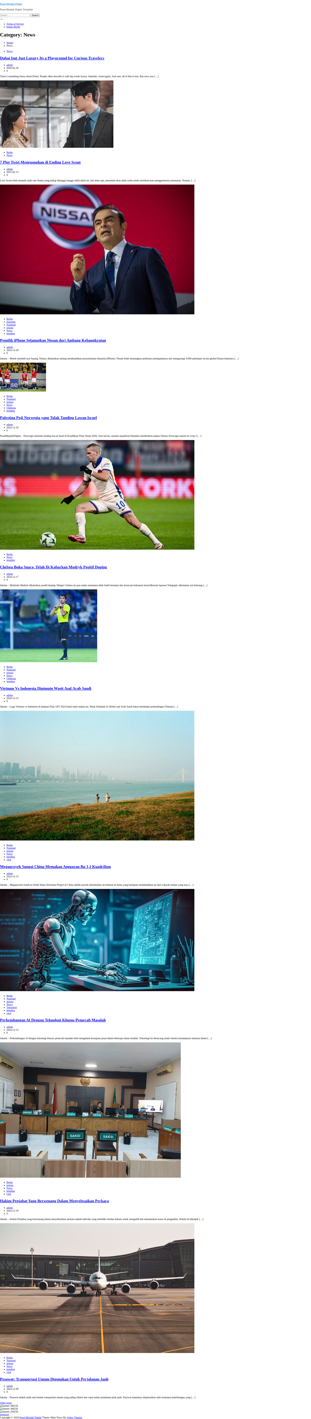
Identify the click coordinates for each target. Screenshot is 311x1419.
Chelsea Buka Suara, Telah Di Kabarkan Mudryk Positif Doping (53, 567)
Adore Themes (74, 1417)
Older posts (6, 1402)
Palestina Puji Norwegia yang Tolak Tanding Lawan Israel (48, 418)
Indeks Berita (13, 26)
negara (9, 327)
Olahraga (11, 407)
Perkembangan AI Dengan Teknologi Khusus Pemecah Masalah (53, 1020)
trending (10, 333)
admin (9, 65)
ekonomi (10, 321)
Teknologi (11, 1007)
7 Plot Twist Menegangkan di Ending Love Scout (40, 162)
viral (8, 859)
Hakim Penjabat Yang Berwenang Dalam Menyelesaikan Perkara (54, 1201)
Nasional (11, 324)
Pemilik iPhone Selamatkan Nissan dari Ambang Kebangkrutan (53, 340)
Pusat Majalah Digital (11, 4)
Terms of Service (15, 24)
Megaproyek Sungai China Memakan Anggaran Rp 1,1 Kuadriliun (55, 866)
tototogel (4, 1414)
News (9, 51)
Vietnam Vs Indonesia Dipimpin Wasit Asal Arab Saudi (45, 688)
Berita (9, 152)
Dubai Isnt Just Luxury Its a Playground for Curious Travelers (52, 58)
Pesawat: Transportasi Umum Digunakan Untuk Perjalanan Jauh (54, 1379)
